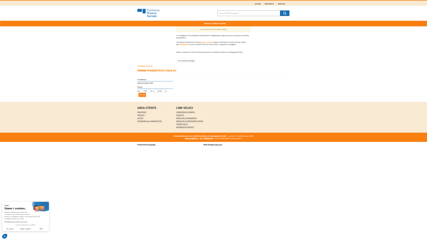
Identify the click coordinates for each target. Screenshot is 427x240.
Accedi (258, 4)
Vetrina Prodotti (145, 83)
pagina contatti (207, 42)
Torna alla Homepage (186, 61)
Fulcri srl (218, 145)
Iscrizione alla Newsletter (149, 121)
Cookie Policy (182, 124)
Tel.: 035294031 (206, 138)
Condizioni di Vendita (185, 112)
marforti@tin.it (191, 138)
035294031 (183, 44)
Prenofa (151, 145)
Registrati (269, 4)
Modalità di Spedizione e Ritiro (189, 121)
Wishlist (281, 4)
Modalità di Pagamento (186, 118)
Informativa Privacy (185, 127)
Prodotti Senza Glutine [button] (215, 23)
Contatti (180, 115)
